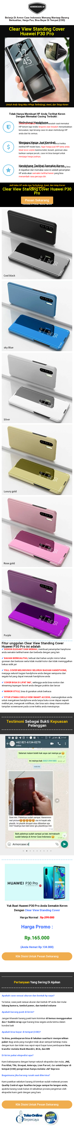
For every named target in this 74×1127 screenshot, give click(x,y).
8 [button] (47, 851)
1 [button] (23, 851)
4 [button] (33, 851)
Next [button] (67, 792)
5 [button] (37, 851)
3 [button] (30, 851)
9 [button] (50, 851)
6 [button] (40, 851)
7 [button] (44, 851)
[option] (37, 792)
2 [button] (26, 851)
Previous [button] (7, 792)
